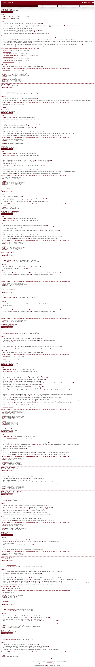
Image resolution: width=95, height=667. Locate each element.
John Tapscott (49, 662)
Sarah (8, 500)
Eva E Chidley (12, 161)
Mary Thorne (10, 18)
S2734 (4, 412)
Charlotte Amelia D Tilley (12, 371)
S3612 (4, 627)
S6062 (4, 74)
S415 (4, 413)
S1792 (4, 205)
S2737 (4, 422)
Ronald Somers (12, 340)
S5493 (4, 418)
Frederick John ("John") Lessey (15, 226)
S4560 (4, 285)
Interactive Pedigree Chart (8, 12)
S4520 (4, 80)
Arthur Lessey (10, 499)
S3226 (4, 107)
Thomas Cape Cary (11, 565)
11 (48, 395)
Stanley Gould (6, 53)
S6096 (4, 244)
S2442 (4, 595)
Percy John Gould (7, 52)
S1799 (4, 179)
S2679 (4, 75)
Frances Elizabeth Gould (8, 62)
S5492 (4, 419)
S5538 (4, 488)
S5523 (4, 416)
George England (25, 25)
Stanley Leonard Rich (13, 446)
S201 (4, 596)
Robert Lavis (10, 609)
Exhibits (63, 5)
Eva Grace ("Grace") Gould (9, 58)
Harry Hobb (10, 573)
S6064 (4, 529)
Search (55, 5)
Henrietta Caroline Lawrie (13, 566)
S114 (4, 626)
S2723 (4, 424)
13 (78, 400)
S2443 (4, 598)
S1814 (4, 182)
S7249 (4, 81)
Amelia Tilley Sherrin (12, 438)
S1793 (4, 178)
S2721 (4, 423)
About (81, 5)
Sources (59, 5)
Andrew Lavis (12, 379)
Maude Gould (6, 50)
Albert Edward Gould (8, 57)
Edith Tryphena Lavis (13, 26)
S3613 (4, 656)
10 (82, 44)
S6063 (4, 243)
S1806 (4, 76)
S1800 (4, 181)
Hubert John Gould (11, 92)
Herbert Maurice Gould (8, 60)
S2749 (4, 421)
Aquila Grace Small (11, 610)
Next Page (92, 5)
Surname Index (50, 5)
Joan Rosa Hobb (7, 588)
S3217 (4, 105)
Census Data (72, 5)
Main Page (40, 5)
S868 (4, 597)
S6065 (4, 247)
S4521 (4, 71)
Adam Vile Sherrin (11, 369)
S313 (4, 70)
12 (60, 397)
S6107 (4, 527)
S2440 (4, 592)
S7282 (4, 79)
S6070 (4, 417)
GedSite (46, 665)
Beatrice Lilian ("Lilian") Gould (38, 25)
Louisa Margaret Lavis (71, 389)
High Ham (45, 5)
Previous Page (86, 5)
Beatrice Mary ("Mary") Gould (9, 55)
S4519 (4, 78)
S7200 (4, 426)
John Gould (9, 16)
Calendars (77, 5)
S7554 (4, 415)
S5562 (4, 464)
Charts (67, 5)
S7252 (4, 73)
